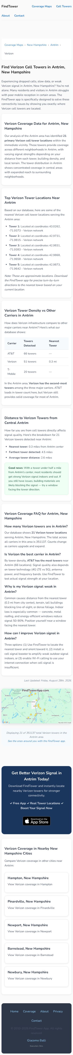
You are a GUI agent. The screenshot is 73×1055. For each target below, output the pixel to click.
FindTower (9, 6)
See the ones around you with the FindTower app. (36, 741)
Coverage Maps (42, 6)
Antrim (54, 45)
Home (14, 1011)
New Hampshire (37, 45)
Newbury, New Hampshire (28, 972)
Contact (19, 15)
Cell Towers (64, 6)
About (5, 15)
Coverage (29, 1011)
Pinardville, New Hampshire (29, 901)
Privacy (58, 1011)
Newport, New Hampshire (28, 925)
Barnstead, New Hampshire (29, 948)
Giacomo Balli (36, 1040)
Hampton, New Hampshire (28, 878)
